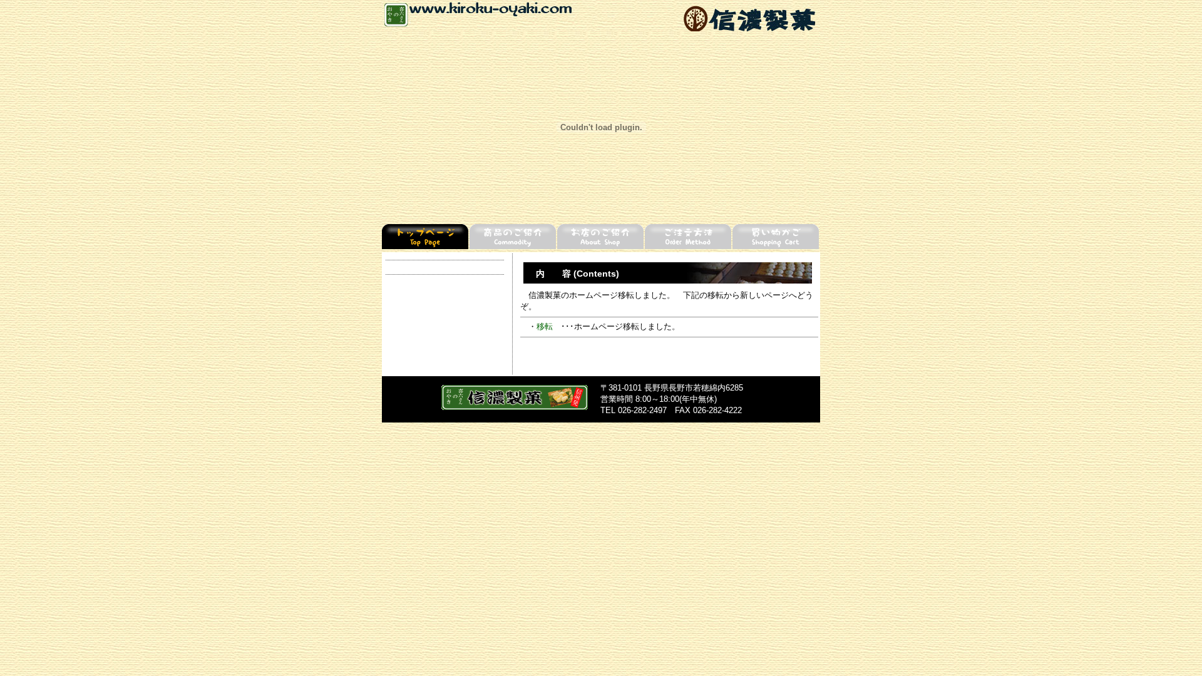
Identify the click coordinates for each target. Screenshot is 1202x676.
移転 (545, 326)
